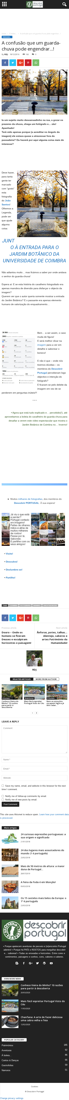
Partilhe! (10, 577)
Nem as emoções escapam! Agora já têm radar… (55, 703)
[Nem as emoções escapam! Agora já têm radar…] (57, 692)
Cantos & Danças (10, 1060)
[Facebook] (24, 963)
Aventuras (29, 698)
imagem (41, 345)
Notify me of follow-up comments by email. (26, 796)
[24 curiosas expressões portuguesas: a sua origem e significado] (10, 839)
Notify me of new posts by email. (21, 799)
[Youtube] (52, 963)
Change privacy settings (11, 1098)
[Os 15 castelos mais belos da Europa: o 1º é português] (10, 902)
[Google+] (31, 963)
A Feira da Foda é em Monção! (38, 882)
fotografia (25, 605)
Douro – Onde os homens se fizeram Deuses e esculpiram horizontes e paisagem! (16, 637)
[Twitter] (38, 963)
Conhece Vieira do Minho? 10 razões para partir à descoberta (10, 704)
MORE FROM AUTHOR (46, 679)
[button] (63, 4)
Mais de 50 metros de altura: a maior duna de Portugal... (42, 868)
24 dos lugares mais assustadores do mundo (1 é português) (42, 852)
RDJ (6, 54)
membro (37, 605)
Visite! (9, 553)
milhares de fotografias (30, 499)
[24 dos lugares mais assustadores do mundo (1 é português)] (10, 855)
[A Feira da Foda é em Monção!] (10, 887)
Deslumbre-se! (14, 569)
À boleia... (13, 33)
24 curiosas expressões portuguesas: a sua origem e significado (43, 836)
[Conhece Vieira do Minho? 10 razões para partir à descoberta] (12, 692)
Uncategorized (50, 605)
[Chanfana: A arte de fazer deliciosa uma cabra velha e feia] (10, 1022)
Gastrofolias (7, 1065)
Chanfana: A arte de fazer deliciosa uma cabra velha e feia (41, 1019)
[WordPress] (45, 963)
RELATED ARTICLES (22, 679)
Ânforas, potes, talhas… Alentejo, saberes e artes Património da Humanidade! (52, 637)
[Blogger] (17, 963)
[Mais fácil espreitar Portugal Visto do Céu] (34, 692)
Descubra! (12, 561)
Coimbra (13, 605)
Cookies (34, 1086)
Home (4, 33)
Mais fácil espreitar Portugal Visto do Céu (34, 702)
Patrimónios (7, 1045)
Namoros (6, 1070)
